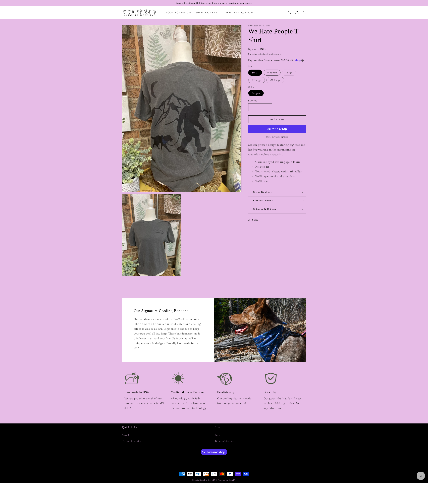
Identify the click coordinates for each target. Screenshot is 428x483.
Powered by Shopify (227, 480)
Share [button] (255, 219)
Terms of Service (131, 441)
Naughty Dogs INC (208, 480)
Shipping (252, 54)
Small (255, 72)
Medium (272, 72)
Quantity (252, 100)
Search (126, 435)
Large (291, 73)
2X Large (275, 80)
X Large (256, 80)
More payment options (277, 136)
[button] (208, 12)
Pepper (256, 93)
